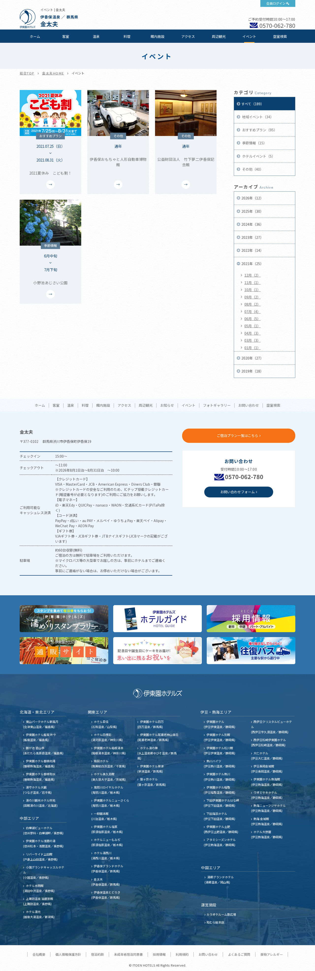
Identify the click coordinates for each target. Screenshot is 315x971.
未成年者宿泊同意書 (128, 954)
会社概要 (38, 954)
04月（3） (252, 333)
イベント (249, 36)
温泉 (96, 36)
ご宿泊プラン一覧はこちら (237, 435)
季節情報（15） (254, 142)
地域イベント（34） (257, 116)
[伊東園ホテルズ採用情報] (251, 618)
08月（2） (252, 304)
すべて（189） (252, 103)
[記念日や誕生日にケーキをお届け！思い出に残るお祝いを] (157, 650)
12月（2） (252, 275)
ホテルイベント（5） (258, 156)
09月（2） (252, 297)
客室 (65, 36)
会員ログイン (275, 3)
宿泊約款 (97, 954)
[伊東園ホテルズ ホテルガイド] (157, 618)
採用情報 (159, 954)
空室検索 (280, 36)
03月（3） (252, 340)
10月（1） (252, 289)
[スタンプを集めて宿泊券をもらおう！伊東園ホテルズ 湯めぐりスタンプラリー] (64, 618)
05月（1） (252, 325)
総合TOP (27, 73)
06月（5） (252, 318)
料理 (127, 36)
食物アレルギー (271, 954)
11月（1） (252, 282)
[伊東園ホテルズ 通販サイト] (64, 650)
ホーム (35, 36)
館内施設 (157, 36)
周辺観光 (219, 36)
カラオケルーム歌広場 (221, 914)
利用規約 (182, 954)
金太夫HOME (53, 73)
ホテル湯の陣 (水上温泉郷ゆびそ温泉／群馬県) (157, 753)
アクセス (188, 36)
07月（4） (252, 311)
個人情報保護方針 (68, 954)
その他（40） (252, 169)
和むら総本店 (215, 922)
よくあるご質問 (239, 954)
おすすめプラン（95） (259, 129)
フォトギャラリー (217, 405)
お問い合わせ (248, 405)
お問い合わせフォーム (237, 491)
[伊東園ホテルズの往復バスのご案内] (251, 650)
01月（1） (252, 347)
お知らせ (167, 405)
